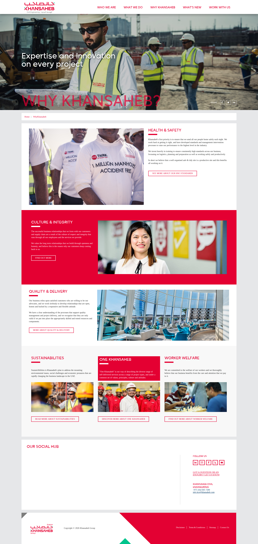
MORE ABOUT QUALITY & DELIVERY (51, 330)
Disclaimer (180, 527)
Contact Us (224, 527)
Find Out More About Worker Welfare (191, 419)
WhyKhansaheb (39, 117)
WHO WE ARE (106, 7)
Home (27, 117)
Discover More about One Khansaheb (123, 419)
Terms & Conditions (197, 527)
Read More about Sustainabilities (55, 419)
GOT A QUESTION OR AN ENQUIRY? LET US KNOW (206, 473)
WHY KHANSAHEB (162, 7)
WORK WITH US (219, 7)
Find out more (43, 258)
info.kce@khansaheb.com (204, 492)
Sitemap (212, 527)
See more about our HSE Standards (172, 173)
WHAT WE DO (133, 7)
